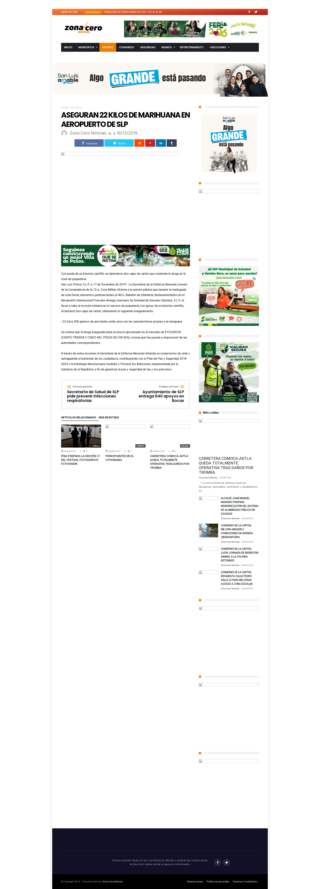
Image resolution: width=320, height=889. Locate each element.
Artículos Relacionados (78, 417)
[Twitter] (256, 12)
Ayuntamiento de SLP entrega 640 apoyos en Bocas (161, 394)
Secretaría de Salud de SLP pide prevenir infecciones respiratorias (93, 394)
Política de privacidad (218, 881)
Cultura (96, 445)
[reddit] (139, 143)
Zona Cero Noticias (88, 133)
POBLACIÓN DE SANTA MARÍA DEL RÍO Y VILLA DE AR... (133, 12)
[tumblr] (172, 143)
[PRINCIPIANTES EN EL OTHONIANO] (126, 436)
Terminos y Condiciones (245, 881)
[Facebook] (249, 12)
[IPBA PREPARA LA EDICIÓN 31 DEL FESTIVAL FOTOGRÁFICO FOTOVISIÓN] (81, 436)
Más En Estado (109, 417)
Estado (64, 107)
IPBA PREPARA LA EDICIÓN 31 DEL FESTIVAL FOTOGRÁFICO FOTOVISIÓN (80, 460)
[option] (81, 445)
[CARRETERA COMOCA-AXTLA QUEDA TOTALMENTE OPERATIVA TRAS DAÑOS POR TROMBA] (170, 436)
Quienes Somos (195, 881)
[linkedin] (161, 143)
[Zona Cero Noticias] (83, 20)
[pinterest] (150, 143)
